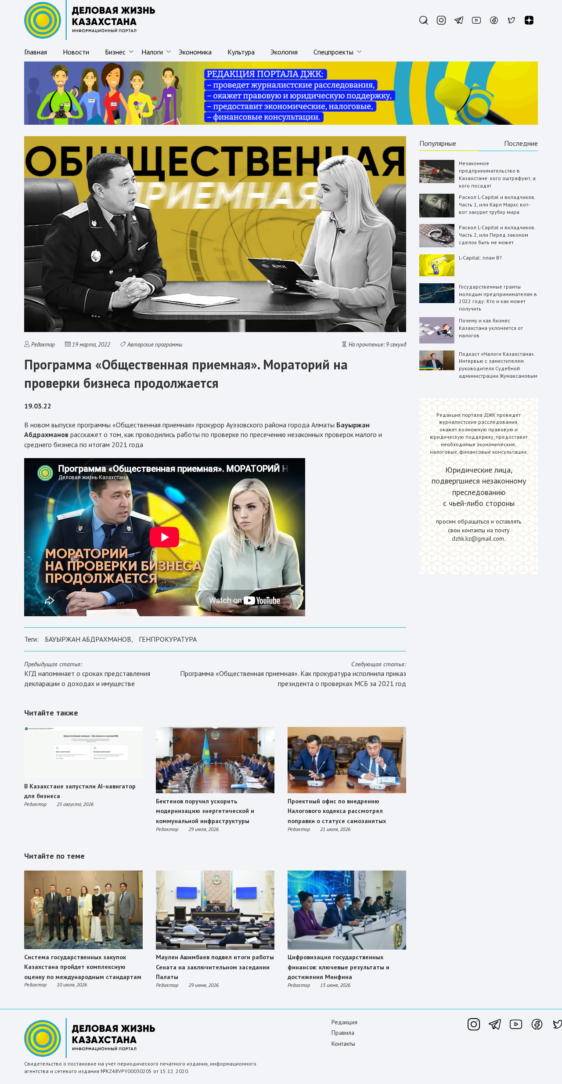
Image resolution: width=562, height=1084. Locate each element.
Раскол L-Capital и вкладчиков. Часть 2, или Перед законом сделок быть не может (497, 235)
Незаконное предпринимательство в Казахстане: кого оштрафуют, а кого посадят (497, 174)
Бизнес (115, 51)
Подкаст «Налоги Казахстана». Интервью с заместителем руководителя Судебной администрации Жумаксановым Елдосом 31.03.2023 (498, 368)
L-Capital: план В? (480, 257)
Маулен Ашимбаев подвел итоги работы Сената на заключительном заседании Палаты (215, 967)
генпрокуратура (168, 639)
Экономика (195, 51)
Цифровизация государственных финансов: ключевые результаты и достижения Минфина (338, 967)
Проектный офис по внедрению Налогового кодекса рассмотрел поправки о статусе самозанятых (337, 811)
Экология (284, 51)
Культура (241, 51)
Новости (76, 51)
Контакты (343, 1044)
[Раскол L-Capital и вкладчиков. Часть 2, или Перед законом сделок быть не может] (436, 245)
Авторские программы (154, 344)
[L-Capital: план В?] (436, 274)
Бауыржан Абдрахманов (88, 639)
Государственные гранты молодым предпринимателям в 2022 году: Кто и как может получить (498, 297)
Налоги (152, 51)
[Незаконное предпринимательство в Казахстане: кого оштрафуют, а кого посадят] (436, 181)
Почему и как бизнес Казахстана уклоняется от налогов (491, 328)
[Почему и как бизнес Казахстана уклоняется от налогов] (436, 341)
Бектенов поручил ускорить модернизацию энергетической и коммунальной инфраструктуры (205, 811)
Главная (35, 51)
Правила (342, 1033)
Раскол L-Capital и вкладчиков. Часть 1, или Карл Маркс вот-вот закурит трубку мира (497, 204)
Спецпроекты (333, 51)
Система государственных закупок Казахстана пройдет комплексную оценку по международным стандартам (82, 967)
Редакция (344, 1022)
